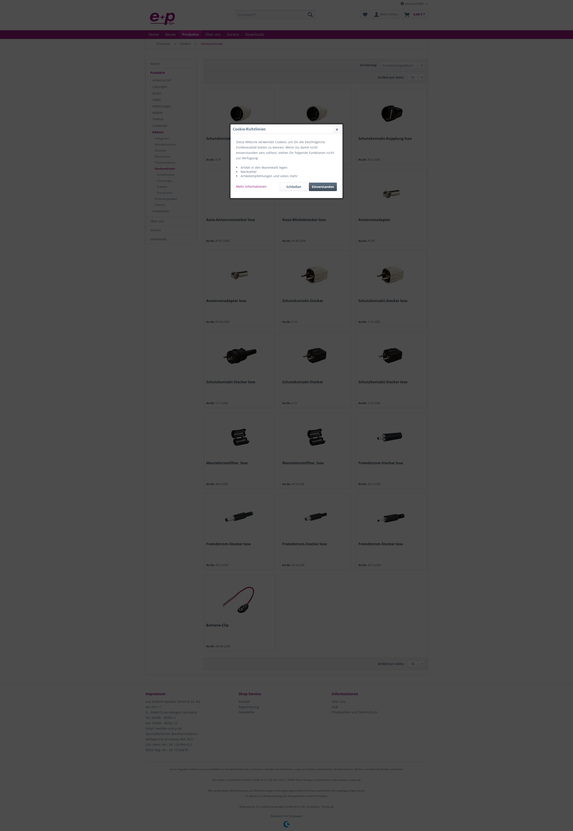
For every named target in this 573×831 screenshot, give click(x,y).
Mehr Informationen (251, 186)
